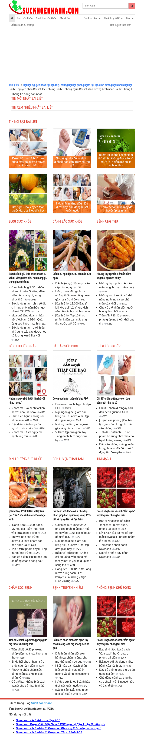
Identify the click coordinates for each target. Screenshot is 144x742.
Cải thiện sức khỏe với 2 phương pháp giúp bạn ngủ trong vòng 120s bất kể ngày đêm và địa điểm (72, 515)
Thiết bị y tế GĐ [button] (112, 18)
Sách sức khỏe (24, 18)
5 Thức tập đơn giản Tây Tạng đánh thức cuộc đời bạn (71, 436)
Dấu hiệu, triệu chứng (22, 25)
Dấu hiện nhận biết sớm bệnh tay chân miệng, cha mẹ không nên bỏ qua (71, 644)
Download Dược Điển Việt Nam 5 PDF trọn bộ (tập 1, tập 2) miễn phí (60, 724)
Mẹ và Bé (65, 18)
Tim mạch (104, 458)
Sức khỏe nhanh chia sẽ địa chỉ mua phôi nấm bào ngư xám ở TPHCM (28, 307)
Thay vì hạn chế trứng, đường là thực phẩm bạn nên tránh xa (26, 540)
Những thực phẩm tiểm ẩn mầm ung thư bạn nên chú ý (114, 276)
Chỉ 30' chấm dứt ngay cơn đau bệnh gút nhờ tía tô (113, 400)
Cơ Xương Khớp (108, 346)
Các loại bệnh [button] (91, 18)
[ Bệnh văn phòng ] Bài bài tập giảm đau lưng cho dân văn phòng (116, 424)
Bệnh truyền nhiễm (68, 587)
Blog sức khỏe (20, 221)
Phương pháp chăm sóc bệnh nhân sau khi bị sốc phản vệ (26, 673)
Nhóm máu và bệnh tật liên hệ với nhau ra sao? (27, 400)
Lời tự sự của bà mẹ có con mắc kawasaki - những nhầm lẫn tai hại (117, 536)
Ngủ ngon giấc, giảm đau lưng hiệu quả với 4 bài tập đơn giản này (72, 416)
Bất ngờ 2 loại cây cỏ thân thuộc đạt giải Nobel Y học (28, 209)
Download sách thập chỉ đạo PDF (70, 398)
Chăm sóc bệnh (20, 587)
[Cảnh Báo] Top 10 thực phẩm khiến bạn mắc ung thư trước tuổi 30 (71, 319)
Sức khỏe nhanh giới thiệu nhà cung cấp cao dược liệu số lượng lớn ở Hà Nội (28, 331)
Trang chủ (14, 84)
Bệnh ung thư (107, 221)
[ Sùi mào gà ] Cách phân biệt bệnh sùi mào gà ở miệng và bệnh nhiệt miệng (72, 669)
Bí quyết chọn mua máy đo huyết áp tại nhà (115, 209)
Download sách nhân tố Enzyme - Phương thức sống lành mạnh (58, 728)
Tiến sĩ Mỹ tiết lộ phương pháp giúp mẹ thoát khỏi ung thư (117, 319)
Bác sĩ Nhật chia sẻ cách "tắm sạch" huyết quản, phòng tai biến (116, 513)
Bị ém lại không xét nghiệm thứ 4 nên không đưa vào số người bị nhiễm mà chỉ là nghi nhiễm (115, 160)
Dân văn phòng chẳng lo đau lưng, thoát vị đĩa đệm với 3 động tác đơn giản (117, 448)
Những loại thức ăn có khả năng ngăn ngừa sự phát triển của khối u (115, 299)
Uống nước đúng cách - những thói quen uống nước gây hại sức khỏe (72, 295)
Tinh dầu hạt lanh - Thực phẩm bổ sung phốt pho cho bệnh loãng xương (116, 436)
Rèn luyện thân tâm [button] (121, 25)
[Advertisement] (72, 55)
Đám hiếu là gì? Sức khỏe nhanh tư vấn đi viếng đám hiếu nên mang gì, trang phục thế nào (28, 278)
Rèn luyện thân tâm (68, 458)
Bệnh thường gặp (22, 346)
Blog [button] (129, 18)
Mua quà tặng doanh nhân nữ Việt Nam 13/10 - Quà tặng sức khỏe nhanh (27, 319)
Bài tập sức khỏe (66, 346)
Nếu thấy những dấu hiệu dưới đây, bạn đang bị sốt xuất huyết (72, 207)
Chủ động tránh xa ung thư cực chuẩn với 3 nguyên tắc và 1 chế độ (116, 681)
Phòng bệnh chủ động (114, 587)
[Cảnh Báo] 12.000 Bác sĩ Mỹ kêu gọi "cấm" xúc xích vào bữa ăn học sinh (71, 307)
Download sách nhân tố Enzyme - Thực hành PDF (49, 732)
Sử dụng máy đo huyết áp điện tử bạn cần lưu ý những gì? (72, 162)
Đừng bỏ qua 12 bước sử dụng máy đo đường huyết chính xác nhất (28, 162)
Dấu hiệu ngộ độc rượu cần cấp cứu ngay (72, 276)
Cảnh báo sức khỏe (46, 18)
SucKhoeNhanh (42, 703)
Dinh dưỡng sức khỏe (25, 458)
